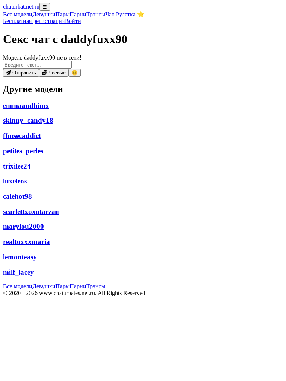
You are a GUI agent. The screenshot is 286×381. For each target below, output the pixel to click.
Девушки (43, 14)
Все (17, 14)
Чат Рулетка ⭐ (124, 14)
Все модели (17, 286)
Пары (62, 14)
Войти (73, 21)
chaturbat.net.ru (21, 6)
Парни (78, 14)
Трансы (95, 14)
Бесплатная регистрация (34, 21)
